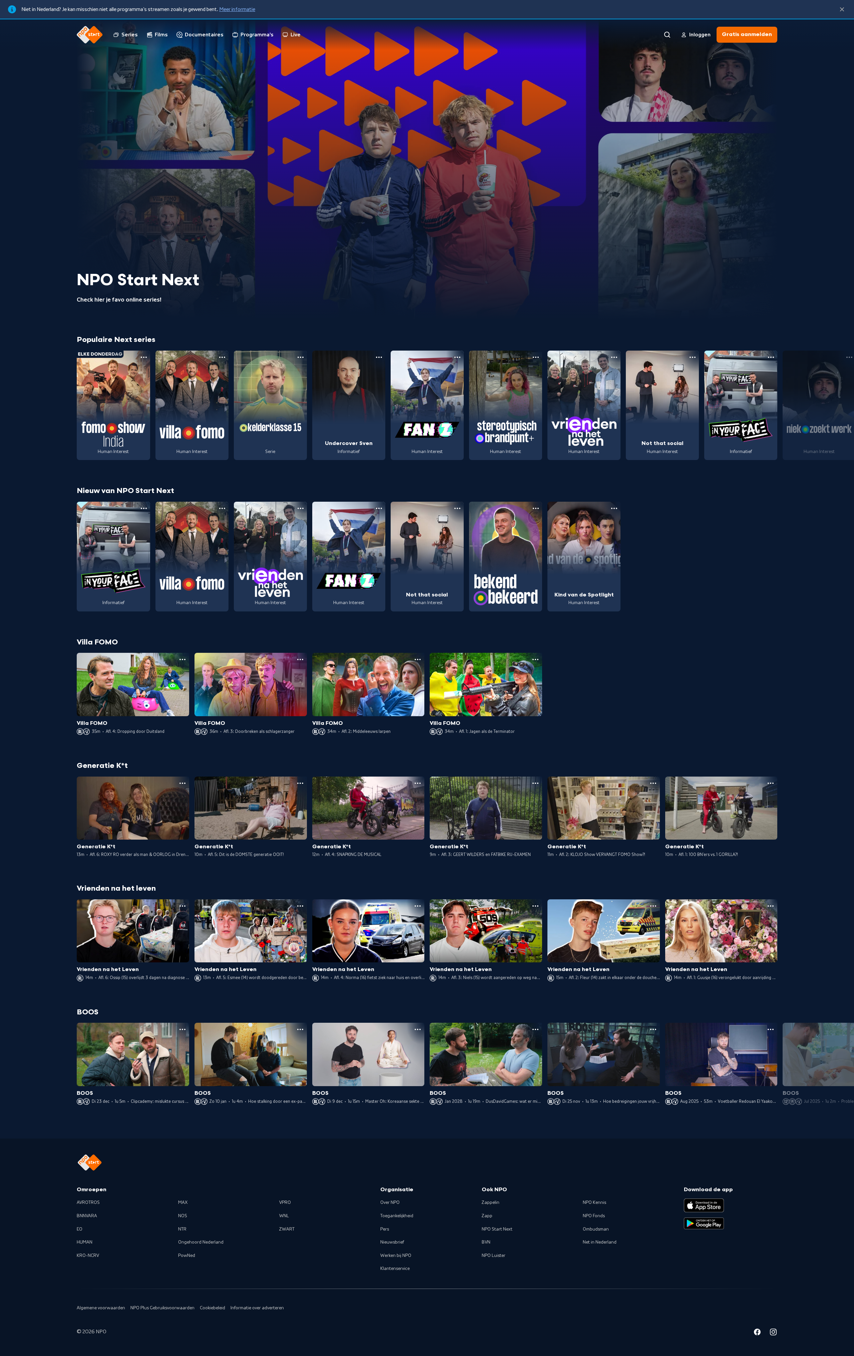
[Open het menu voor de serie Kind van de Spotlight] (614, 508)
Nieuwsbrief (392, 1242)
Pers (384, 1229)
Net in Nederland (599, 1242)
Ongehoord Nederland (201, 1242)
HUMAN (84, 1242)
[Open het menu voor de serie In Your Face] (771, 357)
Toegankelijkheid (396, 1216)
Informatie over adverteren (257, 1308)
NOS (182, 1216)
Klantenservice (395, 1268)
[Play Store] (704, 1224)
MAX (182, 1202)
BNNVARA (87, 1216)
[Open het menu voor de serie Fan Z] (457, 357)
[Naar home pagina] (90, 34)
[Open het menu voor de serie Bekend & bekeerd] (535, 508)
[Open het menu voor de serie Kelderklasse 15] (300, 357)
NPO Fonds (594, 1216)
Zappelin (490, 1202)
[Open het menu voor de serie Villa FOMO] (222, 357)
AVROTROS (88, 1202)
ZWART (287, 1229)
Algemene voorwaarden (101, 1308)
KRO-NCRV (88, 1255)
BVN (486, 1242)
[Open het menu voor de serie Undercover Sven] (379, 357)
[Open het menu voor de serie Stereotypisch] (535, 357)
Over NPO (390, 1202)
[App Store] (704, 1205)
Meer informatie (237, 9)
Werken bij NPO (395, 1255)
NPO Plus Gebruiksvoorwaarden (162, 1308)
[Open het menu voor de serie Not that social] (692, 357)
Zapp (487, 1216)
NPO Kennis (594, 1202)
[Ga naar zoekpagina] (667, 35)
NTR (182, 1229)
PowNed (186, 1255)
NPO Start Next (497, 1229)
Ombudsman (596, 1229)
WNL (284, 1216)
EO (79, 1229)
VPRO (285, 1202)
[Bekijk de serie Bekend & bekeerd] (505, 556)
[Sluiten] (842, 9)
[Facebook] (757, 1333)
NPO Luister (493, 1255)
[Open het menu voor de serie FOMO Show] (143, 357)
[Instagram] (773, 1333)
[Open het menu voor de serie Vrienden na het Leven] (614, 357)
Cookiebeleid (212, 1308)
